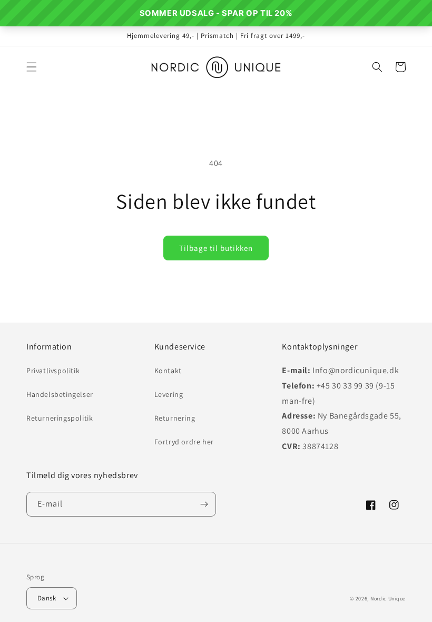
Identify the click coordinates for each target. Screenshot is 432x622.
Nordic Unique (388, 598)
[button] (31, 67)
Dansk (46, 598)
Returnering (174, 418)
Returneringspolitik (59, 418)
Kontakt (168, 370)
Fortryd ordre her (184, 441)
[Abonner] (203, 504)
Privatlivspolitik (53, 370)
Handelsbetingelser (59, 394)
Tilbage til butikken (216, 248)
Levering (168, 394)
